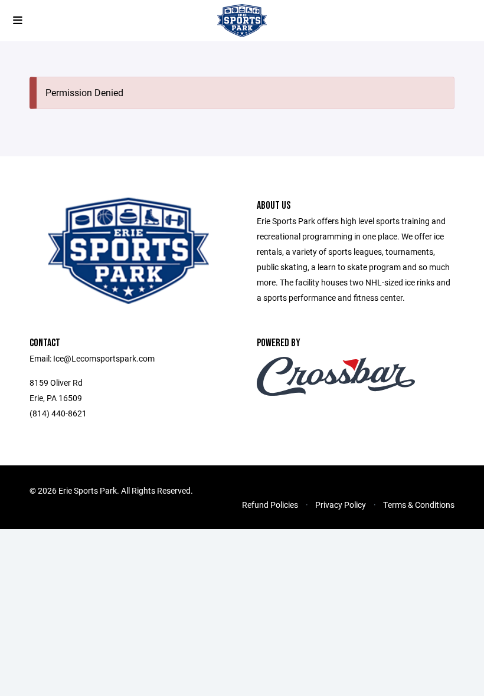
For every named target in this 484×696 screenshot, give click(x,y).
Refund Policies (270, 504)
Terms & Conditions (418, 504)
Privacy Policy (340, 504)
